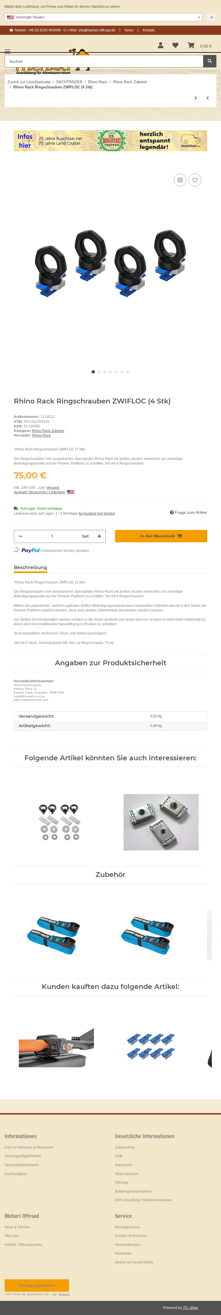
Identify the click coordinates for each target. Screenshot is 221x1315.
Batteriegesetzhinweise (133, 1191)
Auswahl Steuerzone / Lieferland (40, 492)
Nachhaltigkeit (16, 1174)
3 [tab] (104, 372)
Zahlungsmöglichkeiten (23, 1156)
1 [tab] (93, 372)
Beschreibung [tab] (30, 567)
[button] (160, 46)
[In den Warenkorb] (18, 163)
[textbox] (103, 17)
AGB (118, 1156)
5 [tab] (116, 372)
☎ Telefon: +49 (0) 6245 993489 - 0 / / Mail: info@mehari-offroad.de (62, 30)
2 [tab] (99, 372)
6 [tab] (122, 372)
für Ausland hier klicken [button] (97, 513)
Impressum (123, 1165)
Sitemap (121, 1183)
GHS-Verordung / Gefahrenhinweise (143, 1200)
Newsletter (123, 1253)
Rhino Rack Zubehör (48, 431)
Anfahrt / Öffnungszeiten (23, 1245)
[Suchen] (209, 61)
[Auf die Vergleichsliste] (180, 180)
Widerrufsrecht (126, 1174)
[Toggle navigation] (7, 49)
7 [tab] (127, 372)
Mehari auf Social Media (134, 1262)
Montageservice (127, 1227)
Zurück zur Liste (21, 82)
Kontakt (149, 30)
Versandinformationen (22, 1165)
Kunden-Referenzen (131, 1236)
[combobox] (103, 17)
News (129, 30)
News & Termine (17, 1227)
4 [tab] (110, 372)
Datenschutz (125, 1147)
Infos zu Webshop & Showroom (29, 1147)
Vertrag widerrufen (37, 1285)
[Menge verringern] (20, 536)
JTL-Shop (190, 1308)
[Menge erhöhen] (99, 536)
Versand (52, 488)
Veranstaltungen (128, 1245)
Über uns (12, 1236)
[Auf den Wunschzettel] (195, 180)
